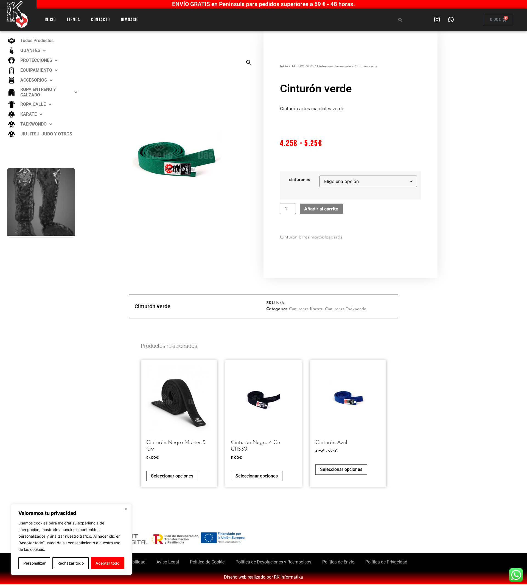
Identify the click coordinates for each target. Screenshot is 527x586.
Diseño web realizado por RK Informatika (263, 577)
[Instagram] (437, 19)
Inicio (50, 20)
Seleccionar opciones (172, 476)
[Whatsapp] (451, 19)
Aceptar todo (107, 563)
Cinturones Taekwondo (334, 66)
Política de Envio (338, 562)
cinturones (299, 180)
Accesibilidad (132, 562)
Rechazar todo (70, 563)
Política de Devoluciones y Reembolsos (273, 562)
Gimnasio (130, 20)
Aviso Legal (167, 562)
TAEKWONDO (302, 66)
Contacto (100, 20)
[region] (71, 539)
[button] (249, 62)
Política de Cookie (207, 562)
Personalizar (34, 563)
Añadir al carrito (321, 209)
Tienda (73, 20)
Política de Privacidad (386, 562)
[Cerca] (126, 509)
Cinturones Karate (306, 309)
